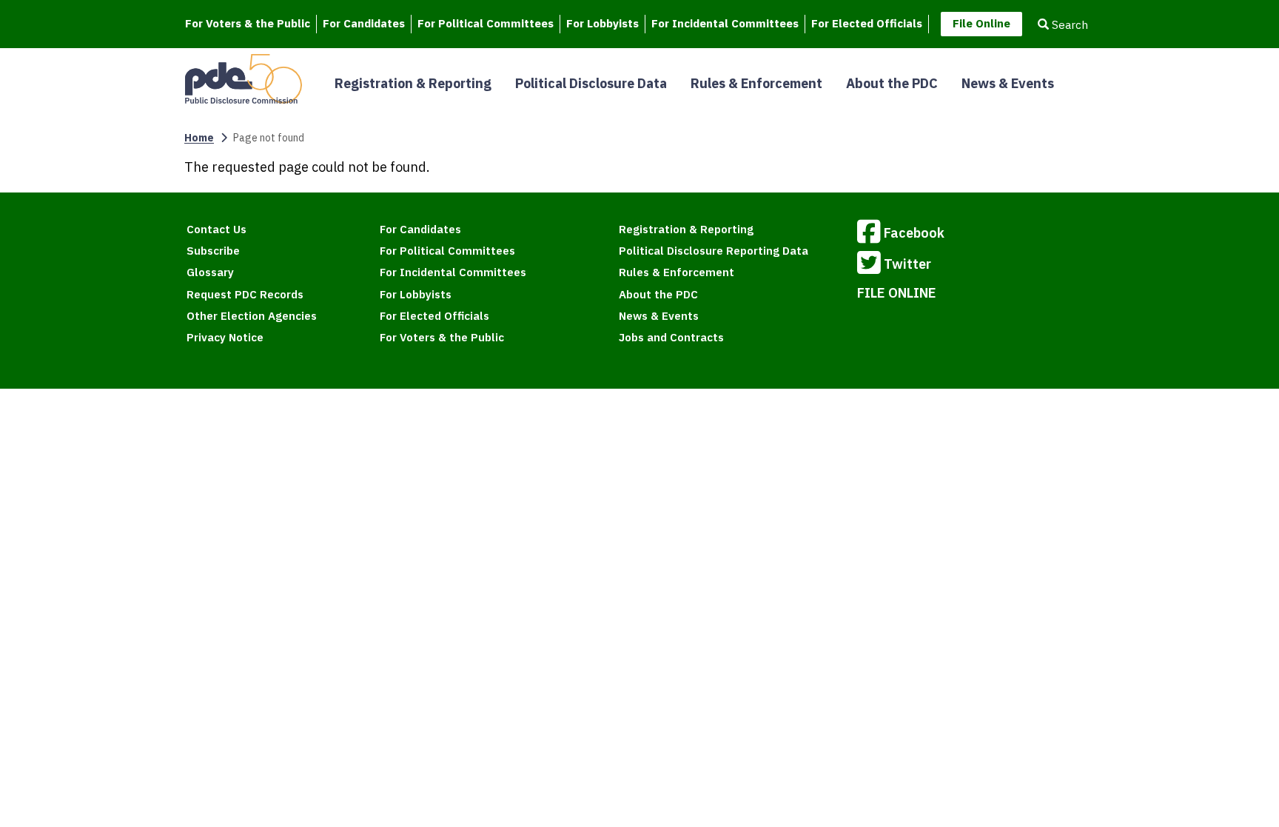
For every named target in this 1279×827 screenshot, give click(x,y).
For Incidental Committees (725, 23)
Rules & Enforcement (756, 83)
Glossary (210, 272)
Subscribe (213, 251)
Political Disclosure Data (591, 83)
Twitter (907, 263)
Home (199, 137)
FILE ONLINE (896, 292)
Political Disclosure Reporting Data (713, 251)
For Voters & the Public (247, 23)
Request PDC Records (245, 294)
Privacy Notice (225, 337)
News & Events (1007, 83)
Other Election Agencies (252, 316)
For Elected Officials (866, 23)
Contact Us (216, 229)
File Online (981, 23)
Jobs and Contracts (671, 337)
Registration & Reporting (413, 83)
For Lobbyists (602, 23)
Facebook (914, 232)
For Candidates (364, 23)
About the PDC (892, 83)
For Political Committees (485, 23)
